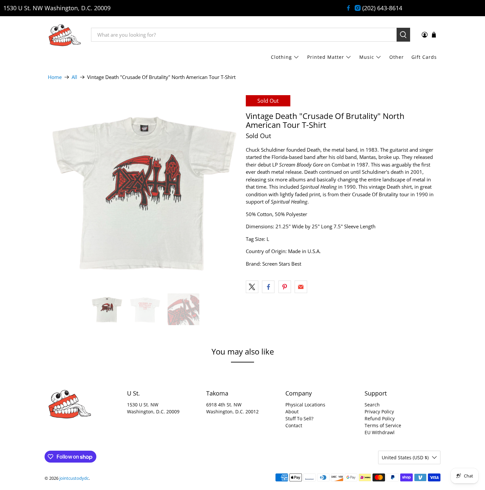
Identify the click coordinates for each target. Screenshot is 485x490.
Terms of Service (383, 425)
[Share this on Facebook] (268, 287)
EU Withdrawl (380, 432)
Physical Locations (305, 404)
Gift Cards (424, 57)
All (74, 77)
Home (55, 77)
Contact (293, 425)
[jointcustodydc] (64, 34)
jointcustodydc (74, 478)
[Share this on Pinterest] (284, 287)
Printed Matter (325, 57)
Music (366, 57)
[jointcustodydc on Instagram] (358, 8)
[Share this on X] (252, 287)
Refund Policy (380, 418)
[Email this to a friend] (301, 287)
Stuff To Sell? (299, 418)
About (292, 411)
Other (396, 57)
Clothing (281, 57)
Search (372, 404)
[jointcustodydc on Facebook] (348, 8)
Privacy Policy (379, 411)
